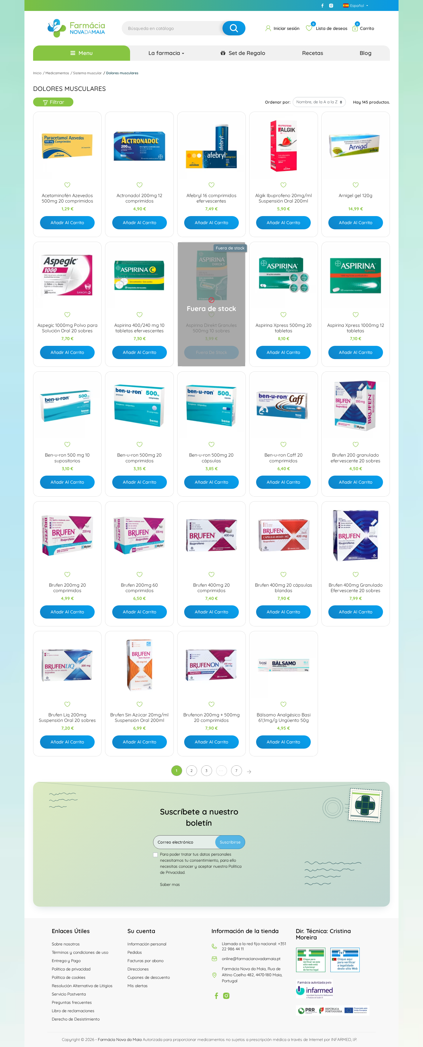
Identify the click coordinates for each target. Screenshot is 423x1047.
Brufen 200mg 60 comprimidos (139, 587)
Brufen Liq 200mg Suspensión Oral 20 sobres (67, 717)
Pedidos (134, 952)
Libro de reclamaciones (73, 1010)
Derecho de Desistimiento (76, 1019)
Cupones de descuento (148, 977)
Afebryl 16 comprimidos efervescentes (211, 198)
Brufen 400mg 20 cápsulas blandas (283, 587)
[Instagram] (331, 5)
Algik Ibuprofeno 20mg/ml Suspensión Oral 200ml (283, 198)
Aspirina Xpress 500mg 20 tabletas (284, 328)
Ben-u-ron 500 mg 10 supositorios (67, 457)
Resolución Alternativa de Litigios (82, 985)
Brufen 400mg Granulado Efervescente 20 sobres (356, 587)
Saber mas (170, 884)
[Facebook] (322, 5)
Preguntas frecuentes (72, 1002)
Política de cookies (68, 977)
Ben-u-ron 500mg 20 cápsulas (211, 457)
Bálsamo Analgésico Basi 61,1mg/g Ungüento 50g (283, 717)
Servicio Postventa (69, 994)
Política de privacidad (71, 969)
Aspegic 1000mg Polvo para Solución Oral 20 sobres (67, 328)
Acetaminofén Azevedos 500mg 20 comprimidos (67, 198)
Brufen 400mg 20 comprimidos (211, 587)
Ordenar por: (277, 102)
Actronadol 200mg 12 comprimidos (139, 198)
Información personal (146, 944)
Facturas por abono (145, 960)
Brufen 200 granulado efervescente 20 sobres (355, 457)
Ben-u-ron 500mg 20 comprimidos (139, 457)
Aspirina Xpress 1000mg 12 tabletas (355, 328)
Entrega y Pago (66, 960)
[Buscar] (233, 28)
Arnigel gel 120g (355, 195)
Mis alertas (137, 985)
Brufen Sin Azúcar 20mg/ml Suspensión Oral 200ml (139, 717)
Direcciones (138, 969)
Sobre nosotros (66, 944)
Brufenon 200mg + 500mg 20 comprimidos (211, 717)
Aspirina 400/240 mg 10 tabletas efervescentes (139, 328)
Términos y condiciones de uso (80, 952)
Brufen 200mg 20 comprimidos (67, 587)
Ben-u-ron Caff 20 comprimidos (283, 457)
